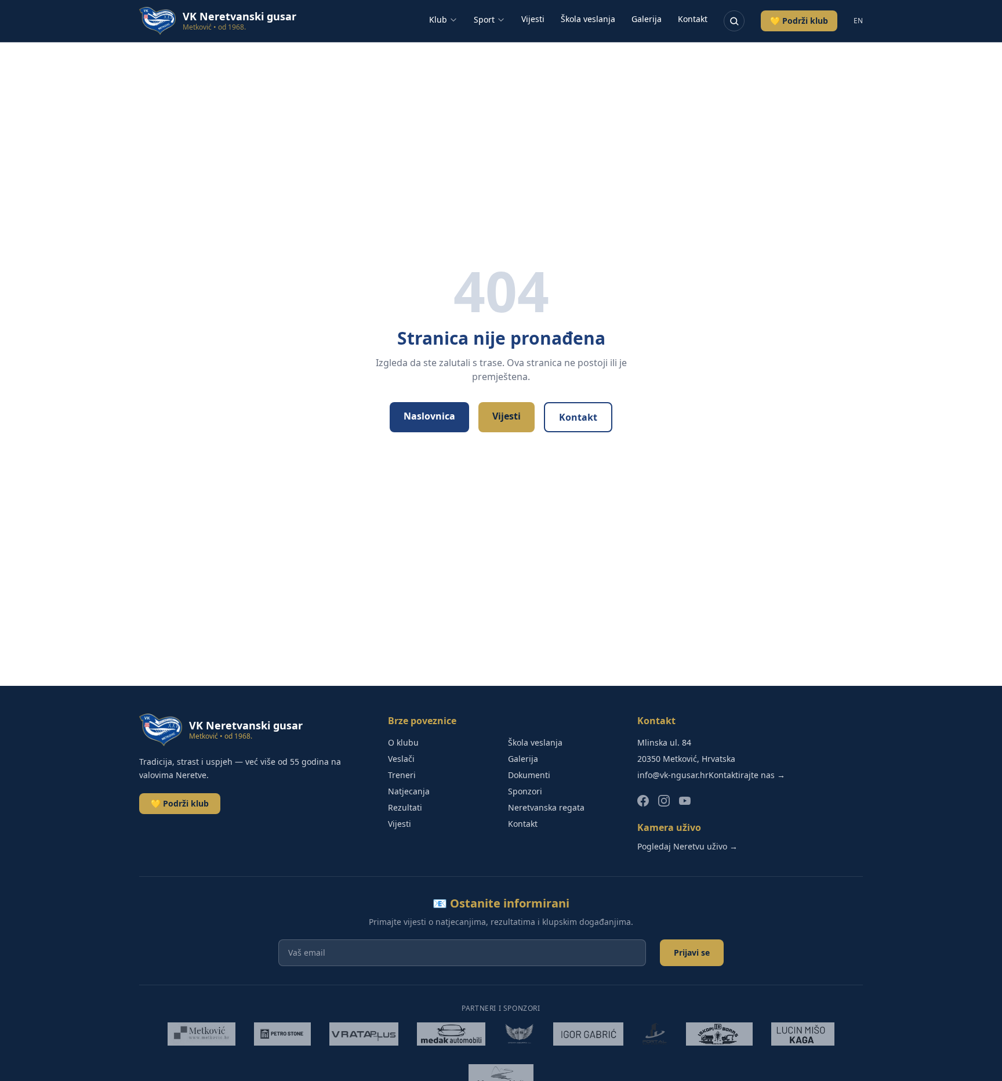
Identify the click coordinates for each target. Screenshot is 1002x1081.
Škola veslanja (588, 18)
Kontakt (692, 18)
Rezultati (405, 807)
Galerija (646, 18)
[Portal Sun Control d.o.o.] (654, 1034)
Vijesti (532, 18)
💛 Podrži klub (799, 20)
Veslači (401, 758)
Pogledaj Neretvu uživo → (687, 846)
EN (858, 21)
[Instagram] (664, 801)
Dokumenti (529, 774)
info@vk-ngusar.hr (673, 774)
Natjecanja (409, 791)
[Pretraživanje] (734, 20)
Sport (484, 19)
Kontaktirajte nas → (747, 774)
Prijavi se (692, 952)
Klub (438, 19)
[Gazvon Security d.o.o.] (519, 1034)
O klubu (403, 742)
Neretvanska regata (546, 807)
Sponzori (525, 791)
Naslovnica (429, 416)
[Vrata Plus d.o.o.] (364, 1034)
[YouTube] (685, 801)
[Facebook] (643, 801)
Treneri (402, 774)
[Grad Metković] (201, 1034)
